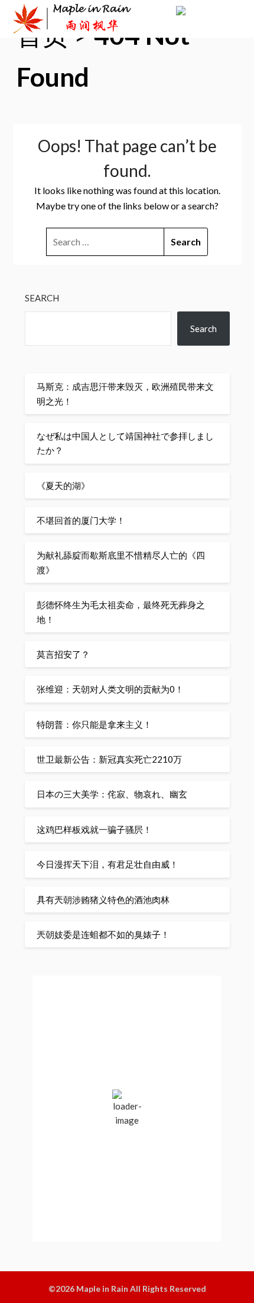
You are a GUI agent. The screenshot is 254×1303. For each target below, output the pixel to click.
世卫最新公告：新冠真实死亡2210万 (109, 759)
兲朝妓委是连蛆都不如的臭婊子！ (103, 934)
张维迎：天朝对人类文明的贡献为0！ (110, 689)
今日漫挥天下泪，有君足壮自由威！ (107, 864)
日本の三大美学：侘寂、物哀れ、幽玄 (112, 794)
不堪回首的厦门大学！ (81, 520)
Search (42, 298)
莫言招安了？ (63, 654)
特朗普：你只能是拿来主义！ (94, 724)
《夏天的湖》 (63, 485)
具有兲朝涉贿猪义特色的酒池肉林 (103, 899)
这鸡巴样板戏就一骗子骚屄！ (94, 829)
